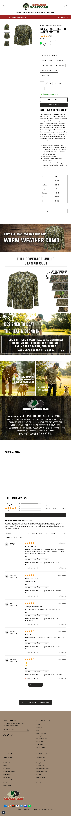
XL (55, 83)
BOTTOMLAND (47, 66)
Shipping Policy (40, 736)
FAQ (37, 730)
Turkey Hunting (7, 757)
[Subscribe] (28, 730)
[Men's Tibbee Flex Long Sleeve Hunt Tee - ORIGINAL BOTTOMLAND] (4, 481)
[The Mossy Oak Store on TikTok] (12, 735)
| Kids (48, 12)
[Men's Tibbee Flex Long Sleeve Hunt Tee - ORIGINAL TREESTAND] (16, 481)
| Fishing (24, 12)
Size (42, 80)
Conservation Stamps (9, 771)
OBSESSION (45, 76)
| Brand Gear (32, 12)
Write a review (35, 515)
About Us (38, 724)
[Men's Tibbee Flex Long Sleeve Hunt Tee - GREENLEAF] (9, 481)
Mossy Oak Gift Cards (9, 780)
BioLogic (38, 774)
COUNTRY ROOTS (47, 60)
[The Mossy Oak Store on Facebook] (8, 735)
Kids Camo (6, 783)
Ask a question (48, 211)
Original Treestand (57, 25)
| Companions (41, 12)
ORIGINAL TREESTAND (49, 71)
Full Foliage (6, 777)
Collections (48, 25)
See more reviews (35, 685)
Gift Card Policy (40, 747)
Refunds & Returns (41, 739)
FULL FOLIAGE (59, 66)
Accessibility (39, 744)
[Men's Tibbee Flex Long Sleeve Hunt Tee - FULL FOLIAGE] (14, 481)
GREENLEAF (60, 60)
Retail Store (39, 783)
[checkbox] (17, 537)
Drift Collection (7, 763)
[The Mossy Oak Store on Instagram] (4, 735)
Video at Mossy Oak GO (43, 760)
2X (60, 83)
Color (43, 52)
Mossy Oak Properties (42, 768)
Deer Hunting (7, 785)
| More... (53, 12)
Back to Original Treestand (36, 702)
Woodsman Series (8, 760)
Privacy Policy (40, 741)
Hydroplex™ (6, 768)
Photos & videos (14, 537)
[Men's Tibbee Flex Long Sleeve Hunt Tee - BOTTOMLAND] (11, 481)
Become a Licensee (41, 780)
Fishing (5, 765)
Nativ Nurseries (40, 777)
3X (42, 88)
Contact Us (39, 727)
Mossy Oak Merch (41, 763)
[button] (30, 503)
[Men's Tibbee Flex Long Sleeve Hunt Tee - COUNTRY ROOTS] (7, 481)
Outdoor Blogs (40, 757)
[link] (46, 36)
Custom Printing (40, 765)
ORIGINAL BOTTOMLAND (50, 55)
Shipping (42, 45)
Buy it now (54, 104)
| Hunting (18, 12)
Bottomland (6, 774)
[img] (26, 521)
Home (42, 25)
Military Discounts (41, 733)
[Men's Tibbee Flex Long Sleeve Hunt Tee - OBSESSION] (4, 483)
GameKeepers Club (41, 771)
